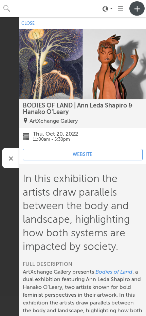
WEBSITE (82, 154)
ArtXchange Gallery (54, 121)
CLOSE (28, 23)
